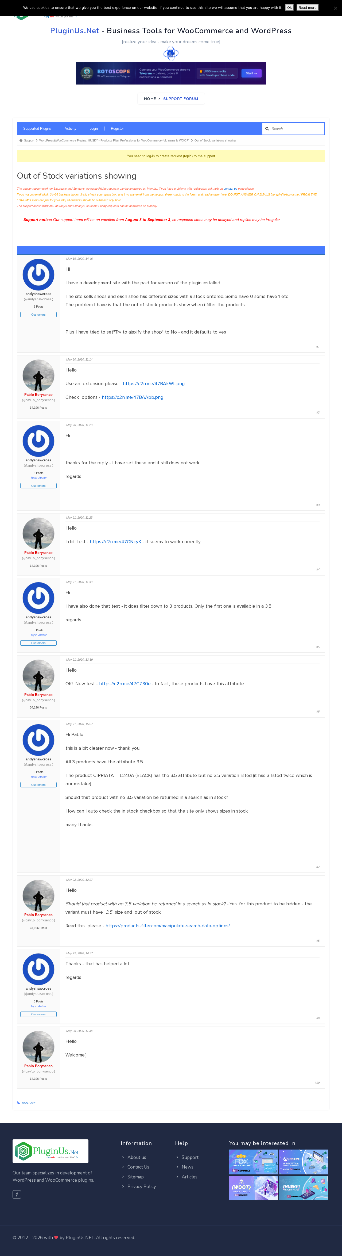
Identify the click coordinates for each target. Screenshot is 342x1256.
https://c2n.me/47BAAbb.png (132, 397)
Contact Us (137, 1167)
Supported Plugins (37, 129)
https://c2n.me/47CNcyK (115, 542)
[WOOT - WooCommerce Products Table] (253, 1188)
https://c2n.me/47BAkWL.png (154, 383)
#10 (317, 1082)
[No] (335, 8)
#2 (318, 412)
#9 (318, 1018)
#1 (318, 347)
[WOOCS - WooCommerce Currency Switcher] (253, 1162)
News (187, 1167)
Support (190, 1157)
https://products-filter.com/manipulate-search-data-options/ (168, 926)
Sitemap (135, 1177)
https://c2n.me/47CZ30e (125, 684)
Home (150, 98)
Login (94, 129)
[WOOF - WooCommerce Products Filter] (303, 1188)
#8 (318, 940)
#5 (318, 647)
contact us (230, 188)
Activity (70, 129)
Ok (289, 7)
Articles (189, 1177)
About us (136, 1157)
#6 (318, 711)
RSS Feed (28, 1103)
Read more (308, 7)
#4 (318, 569)
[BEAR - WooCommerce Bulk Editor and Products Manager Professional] (303, 1162)
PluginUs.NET (80, 1238)
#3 (318, 505)
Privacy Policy (141, 1187)
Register (117, 129)
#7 (318, 867)
